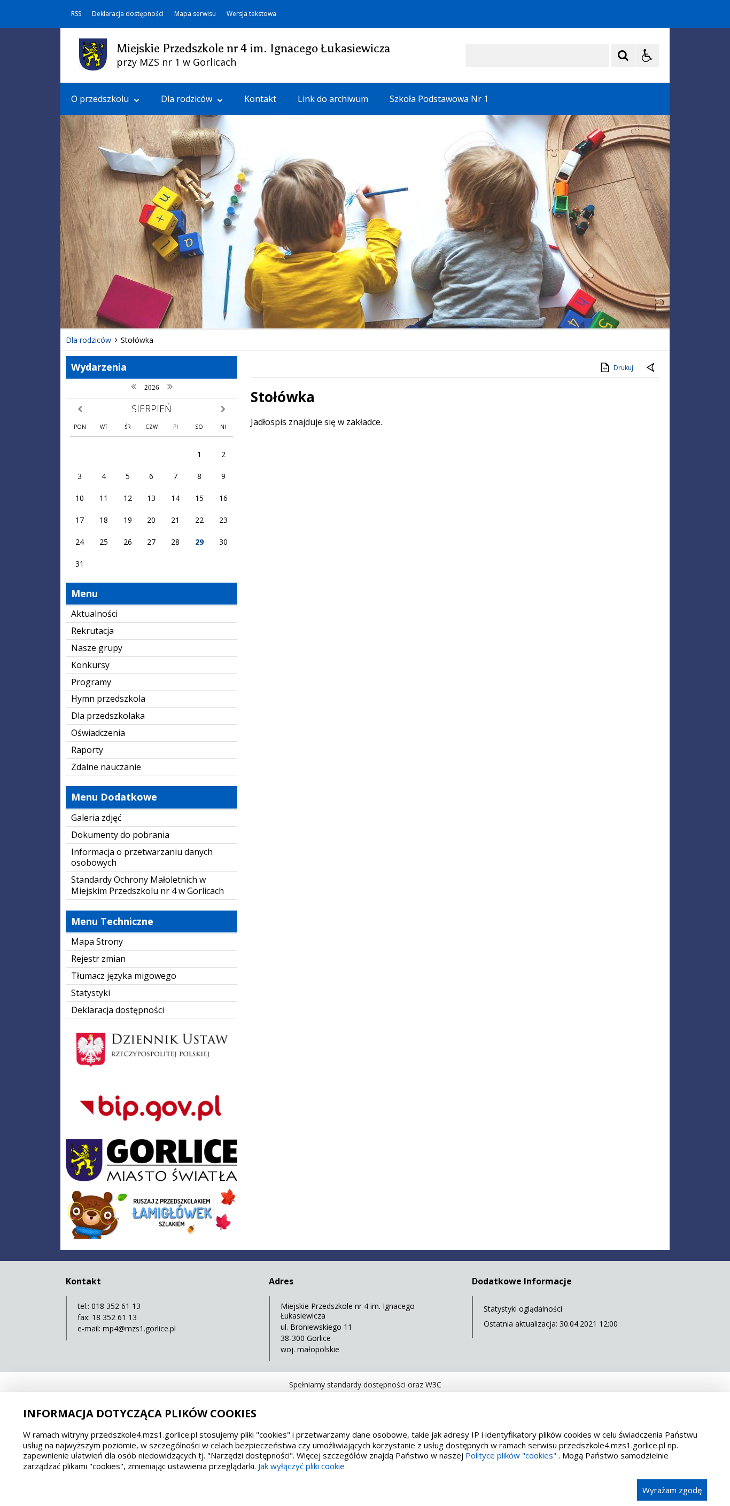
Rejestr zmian (98, 958)
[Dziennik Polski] (151, 1073)
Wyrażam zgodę (672, 1490)
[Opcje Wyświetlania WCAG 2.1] (647, 55)
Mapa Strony (97, 941)
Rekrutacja (92, 631)
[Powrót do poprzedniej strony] (651, 368)
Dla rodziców (186, 99)
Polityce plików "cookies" (510, 1455)
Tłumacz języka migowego (123, 976)
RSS (76, 14)
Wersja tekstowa (251, 14)
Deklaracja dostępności (128, 14)
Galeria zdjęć (96, 817)
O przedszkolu (100, 99)
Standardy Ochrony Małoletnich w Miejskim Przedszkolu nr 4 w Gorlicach (147, 885)
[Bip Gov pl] (151, 1131)
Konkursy (90, 665)
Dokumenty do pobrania (120, 835)
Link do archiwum (333, 99)
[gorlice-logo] (151, 1178)
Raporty (87, 750)
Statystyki (90, 993)
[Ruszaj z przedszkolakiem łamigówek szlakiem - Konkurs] (151, 1237)
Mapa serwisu (195, 14)
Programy (91, 682)
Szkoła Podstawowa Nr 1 (439, 99)
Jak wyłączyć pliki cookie (301, 1466)
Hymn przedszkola (108, 698)
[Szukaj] (623, 55)
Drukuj (623, 367)
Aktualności (94, 613)
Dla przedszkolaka (108, 715)
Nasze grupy (96, 648)
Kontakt (260, 99)
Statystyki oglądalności (523, 1309)
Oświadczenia (98, 733)
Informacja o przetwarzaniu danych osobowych (142, 857)
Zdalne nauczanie (106, 767)
